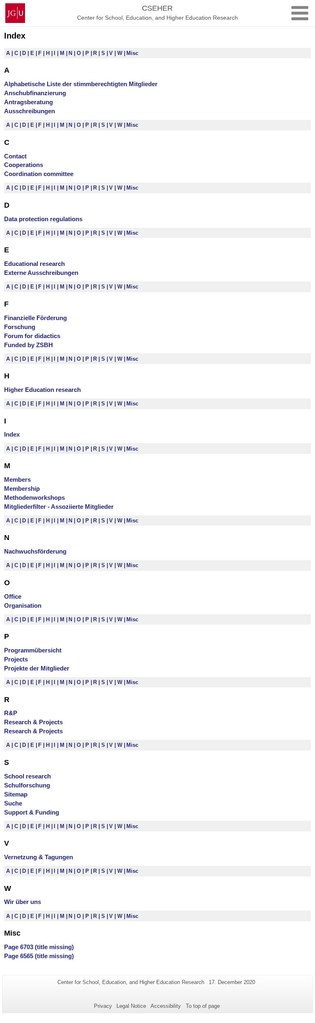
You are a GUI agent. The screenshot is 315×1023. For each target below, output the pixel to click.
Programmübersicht (33, 650)
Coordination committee (38, 173)
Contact (15, 156)
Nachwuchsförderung (35, 551)
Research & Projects (33, 722)
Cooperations (23, 164)
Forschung (19, 326)
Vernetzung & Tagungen (38, 857)
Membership (22, 488)
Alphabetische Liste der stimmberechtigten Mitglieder (81, 83)
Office (12, 596)
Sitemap (15, 794)
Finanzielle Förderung (35, 317)
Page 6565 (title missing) (39, 955)
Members (17, 479)
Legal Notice (131, 1006)
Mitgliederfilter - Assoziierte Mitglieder (59, 506)
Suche (13, 803)
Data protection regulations (43, 218)
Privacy (103, 1006)
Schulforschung (27, 785)
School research (27, 776)
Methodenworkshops (34, 497)
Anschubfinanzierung (35, 92)
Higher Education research (42, 389)
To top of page (203, 1006)
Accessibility (166, 1006)
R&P (10, 712)
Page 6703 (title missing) (39, 946)
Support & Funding (31, 812)
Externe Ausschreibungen (41, 272)
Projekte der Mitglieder (36, 668)
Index (12, 434)
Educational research (34, 263)
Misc (132, 53)
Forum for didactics (32, 335)
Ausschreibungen (29, 111)
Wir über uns (22, 901)
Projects (16, 659)
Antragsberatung (28, 101)
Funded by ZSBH (28, 344)
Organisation (22, 605)
